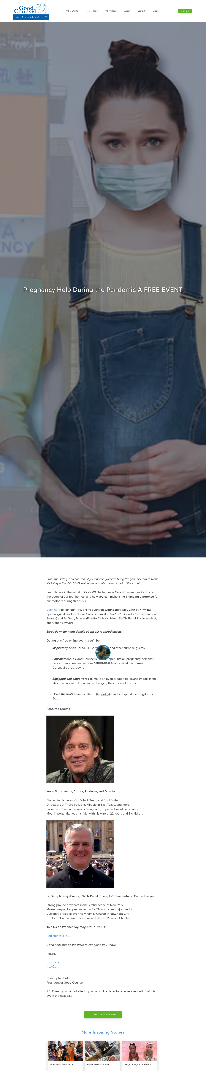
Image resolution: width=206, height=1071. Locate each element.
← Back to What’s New (103, 1014)
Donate (185, 10)
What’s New (111, 11)
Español (156, 11)
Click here (53, 610)
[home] (31, 11)
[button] (72, 10)
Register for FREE (58, 936)
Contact (141, 11)
